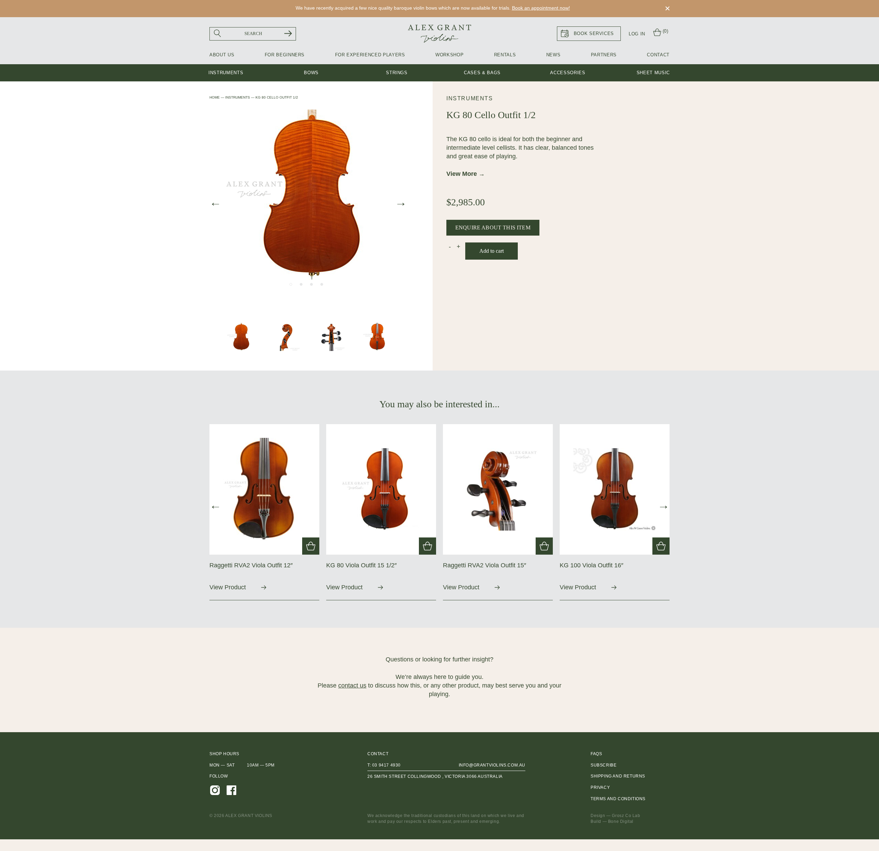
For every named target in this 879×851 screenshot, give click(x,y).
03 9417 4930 (386, 765)
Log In (637, 33)
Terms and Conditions (618, 798)
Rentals (505, 54)
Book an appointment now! (541, 8)
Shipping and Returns (618, 776)
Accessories (567, 72)
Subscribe (603, 765)
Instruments (225, 72)
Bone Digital (620, 821)
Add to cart (491, 251)
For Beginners (285, 54)
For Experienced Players (370, 54)
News (553, 54)
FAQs (596, 753)
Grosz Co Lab (626, 815)
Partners (604, 54)
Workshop (449, 54)
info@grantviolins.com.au (492, 765)
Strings (397, 72)
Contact (658, 54)
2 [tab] (301, 284)
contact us (352, 685)
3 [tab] (311, 284)
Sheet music (653, 72)
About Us (221, 54)
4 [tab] (321, 284)
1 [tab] (290, 284)
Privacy (600, 787)
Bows (311, 72)
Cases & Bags (482, 72)
